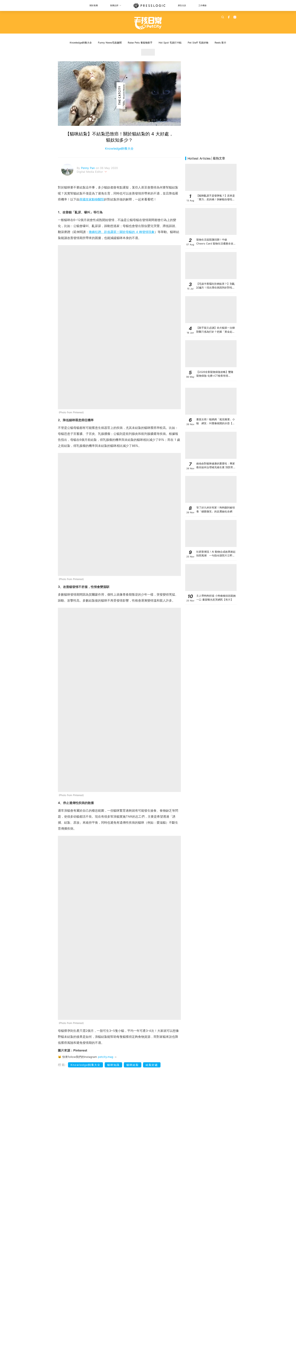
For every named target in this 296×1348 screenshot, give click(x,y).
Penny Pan (88, 168)
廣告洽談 (182, 5)
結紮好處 (152, 1065)
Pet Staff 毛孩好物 (198, 42)
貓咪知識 (113, 1065)
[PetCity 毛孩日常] (148, 23)
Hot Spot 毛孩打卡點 (170, 42)
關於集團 (94, 5)
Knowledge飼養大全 (81, 42)
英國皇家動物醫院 (91, 199)
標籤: (62, 1065)
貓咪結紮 (132, 1065)
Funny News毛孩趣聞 (110, 42)
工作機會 (202, 5)
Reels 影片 (220, 42)
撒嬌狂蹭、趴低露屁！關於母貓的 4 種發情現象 (122, 232)
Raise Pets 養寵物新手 (140, 42)
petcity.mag (105, 1057)
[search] (222, 17)
